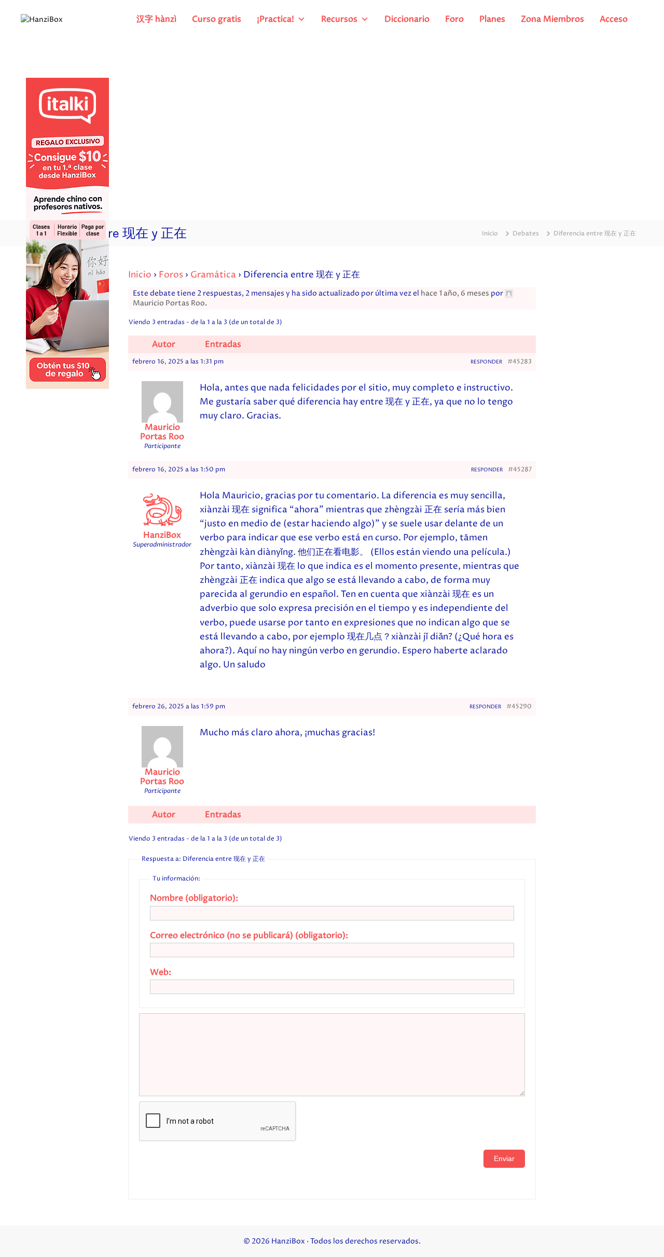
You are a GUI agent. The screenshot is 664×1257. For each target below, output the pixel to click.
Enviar (504, 1158)
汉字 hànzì (156, 19)
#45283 (519, 361)
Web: (160, 972)
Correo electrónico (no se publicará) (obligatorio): (249, 935)
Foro (454, 19)
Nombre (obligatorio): (194, 898)
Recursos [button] (339, 19)
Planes (492, 19)
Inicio (139, 275)
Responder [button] (486, 362)
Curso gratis (216, 19)
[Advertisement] (332, 129)
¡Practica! (275, 19)
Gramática (213, 275)
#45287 (520, 469)
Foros (171, 275)
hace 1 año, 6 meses (455, 293)
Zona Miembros (552, 19)
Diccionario (407, 19)
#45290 (519, 706)
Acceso (614, 19)
